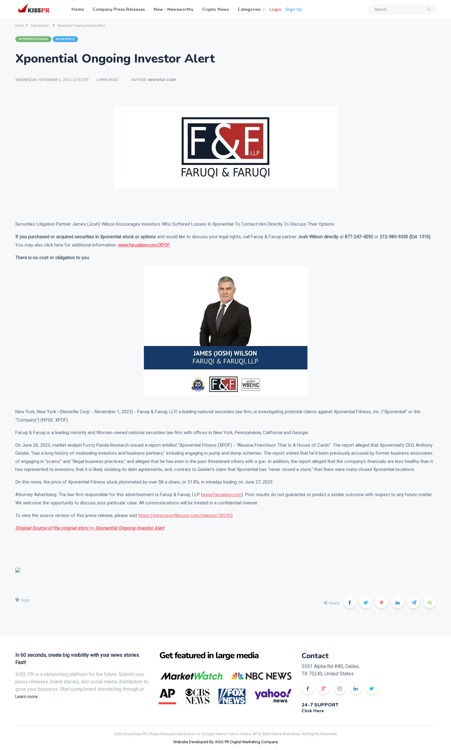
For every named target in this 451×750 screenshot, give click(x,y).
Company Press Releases (119, 9)
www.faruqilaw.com (221, 494)
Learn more (26, 696)
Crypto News (215, 9)
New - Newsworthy (173, 9)
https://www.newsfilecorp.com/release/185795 (185, 515)
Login (275, 9)
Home (77, 9)
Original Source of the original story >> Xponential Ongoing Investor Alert (89, 528)
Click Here (313, 711)
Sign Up (294, 9)
